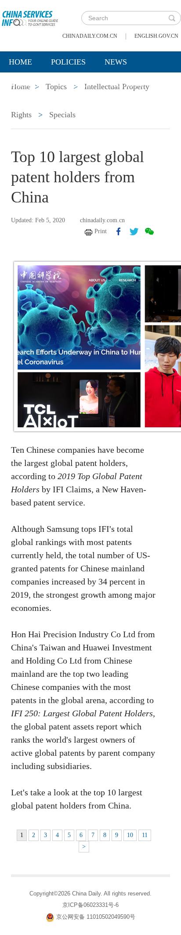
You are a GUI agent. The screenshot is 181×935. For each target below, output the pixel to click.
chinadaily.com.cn (89, 36)
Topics (77, 83)
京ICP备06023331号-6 (90, 905)
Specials (27, 83)
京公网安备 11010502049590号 (95, 916)
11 (145, 835)
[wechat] (149, 231)
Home (20, 62)
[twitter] (134, 231)
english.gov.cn (156, 36)
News (116, 62)
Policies (68, 62)
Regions (127, 83)
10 (130, 835)
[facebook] (118, 231)
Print (100, 231)
